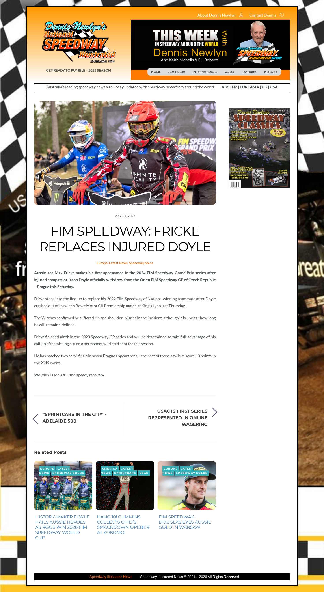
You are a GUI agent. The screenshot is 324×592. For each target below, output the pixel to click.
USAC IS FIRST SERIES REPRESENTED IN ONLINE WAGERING (177, 417)
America (109, 468)
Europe (102, 263)
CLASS (229, 71)
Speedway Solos (141, 263)
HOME (156, 71)
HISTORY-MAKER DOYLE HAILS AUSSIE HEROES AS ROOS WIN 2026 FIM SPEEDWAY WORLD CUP (62, 527)
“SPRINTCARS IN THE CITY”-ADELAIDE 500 (74, 417)
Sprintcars (125, 473)
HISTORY (270, 71)
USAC (144, 473)
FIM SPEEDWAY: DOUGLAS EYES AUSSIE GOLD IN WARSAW (185, 522)
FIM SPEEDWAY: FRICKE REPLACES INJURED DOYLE (125, 238)
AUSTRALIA (176, 71)
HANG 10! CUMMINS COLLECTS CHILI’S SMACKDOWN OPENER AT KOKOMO (123, 524)
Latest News (118, 263)
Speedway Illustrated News (111, 577)
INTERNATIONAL (205, 71)
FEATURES (249, 71)
